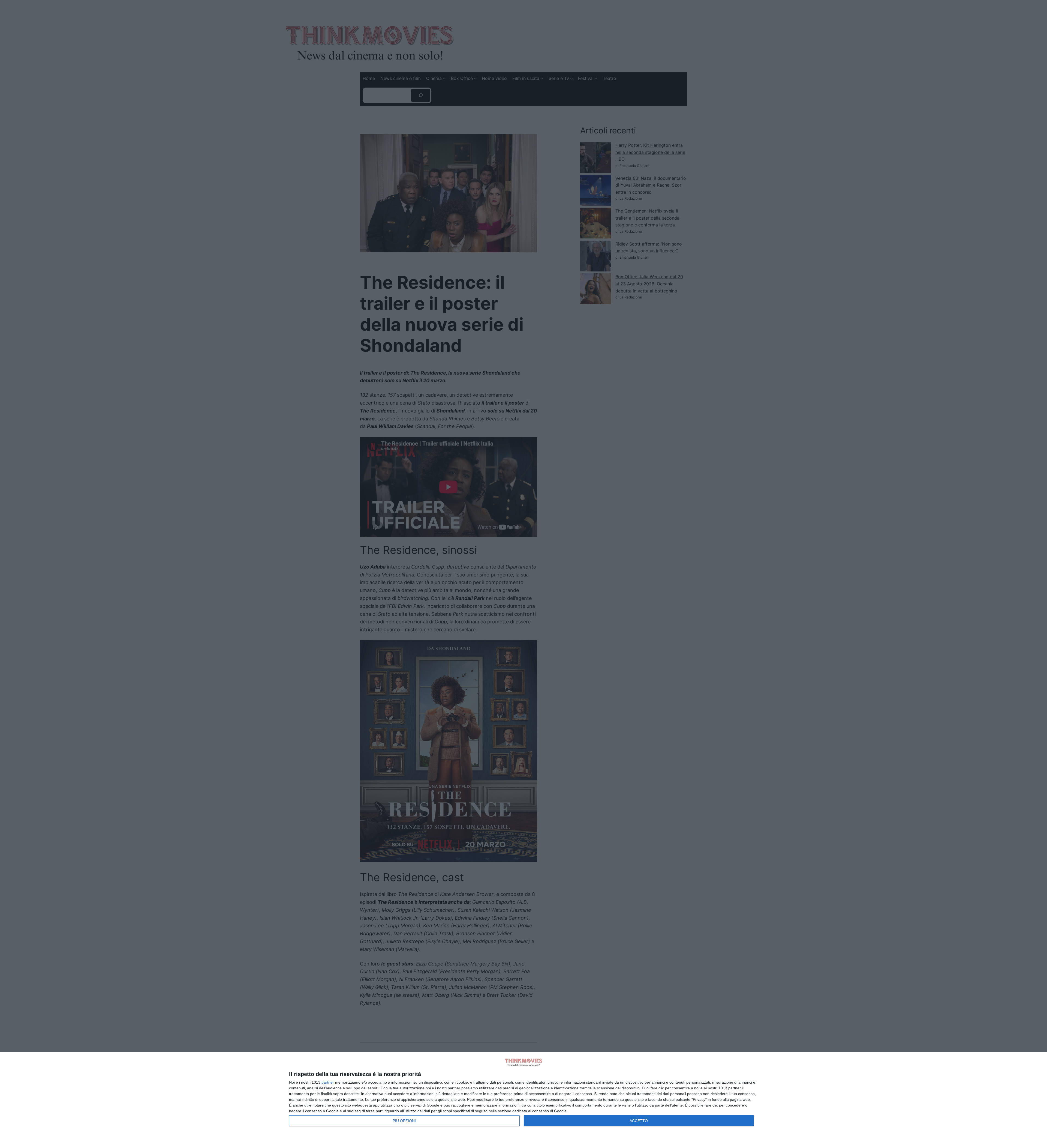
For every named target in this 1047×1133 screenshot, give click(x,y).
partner (327, 1082)
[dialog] (523, 1092)
